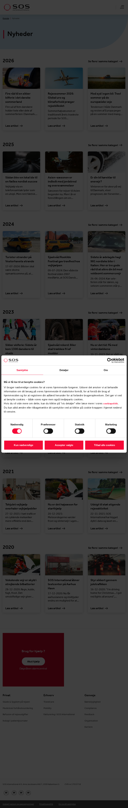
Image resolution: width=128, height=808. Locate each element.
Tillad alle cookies (104, 444)
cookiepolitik (110, 403)
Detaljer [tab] (64, 370)
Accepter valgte (64, 444)
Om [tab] (106, 370)
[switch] (48, 431)
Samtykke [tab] (22, 370)
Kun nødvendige (23, 444)
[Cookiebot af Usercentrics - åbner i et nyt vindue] (109, 360)
